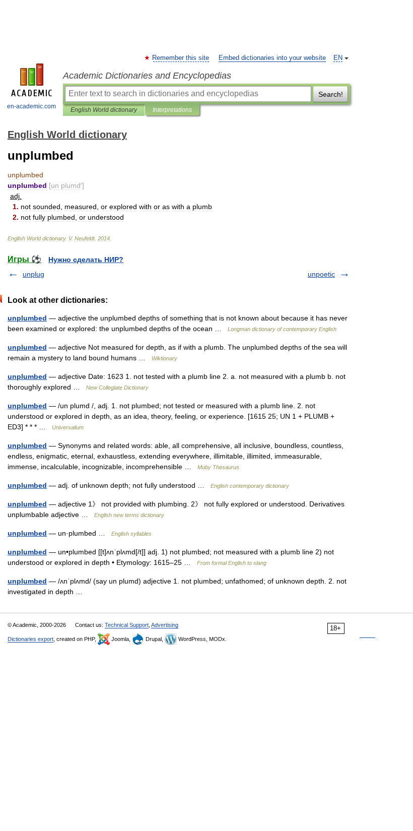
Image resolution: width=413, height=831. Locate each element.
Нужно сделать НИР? (85, 259)
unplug (33, 274)
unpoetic (321, 274)
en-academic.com (31, 106)
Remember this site (181, 57)
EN (337, 57)
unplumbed (27, 318)
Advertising (164, 625)
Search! (330, 94)
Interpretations (172, 109)
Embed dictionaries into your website (272, 57)
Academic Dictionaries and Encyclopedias (147, 76)
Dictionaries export (30, 639)
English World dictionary (104, 109)
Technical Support (127, 625)
